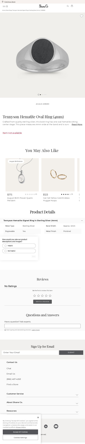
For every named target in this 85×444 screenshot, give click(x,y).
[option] (42, 55)
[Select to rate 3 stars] (42, 295)
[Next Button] (43, 98)
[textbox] (42, 326)
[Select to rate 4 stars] (46, 295)
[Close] (38, 417)
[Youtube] (56, 426)
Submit (71, 352)
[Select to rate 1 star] (34, 295)
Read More (77, 124)
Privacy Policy (21, 427)
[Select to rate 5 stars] (50, 295)
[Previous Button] (41, 98)
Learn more (36, 330)
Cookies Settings (20, 437)
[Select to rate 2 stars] (38, 295)
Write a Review (42, 301)
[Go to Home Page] (44, 6)
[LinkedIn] (45, 426)
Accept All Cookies (20, 432)
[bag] (72, 6)
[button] (38, 94)
